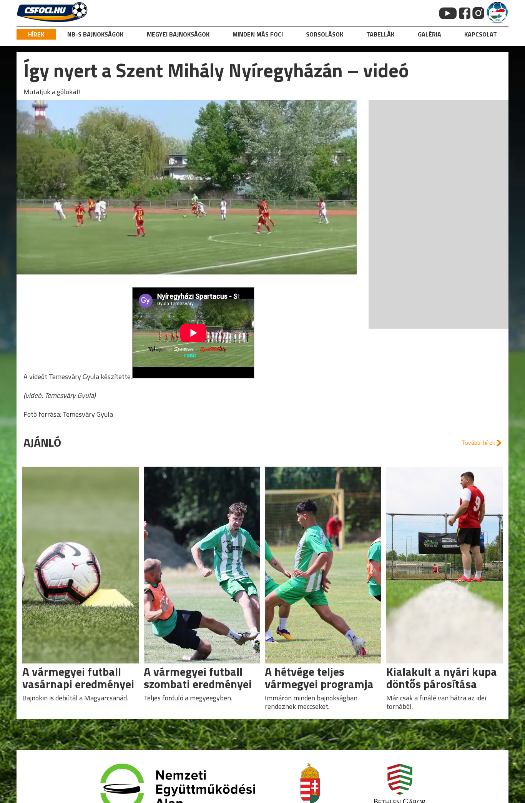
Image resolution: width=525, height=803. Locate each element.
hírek (36, 34)
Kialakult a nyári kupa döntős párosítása (441, 678)
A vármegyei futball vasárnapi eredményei (78, 678)
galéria (429, 34)
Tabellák (380, 34)
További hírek (478, 442)
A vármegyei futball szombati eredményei (198, 678)
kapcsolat (480, 34)
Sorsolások (324, 34)
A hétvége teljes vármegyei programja (319, 678)
